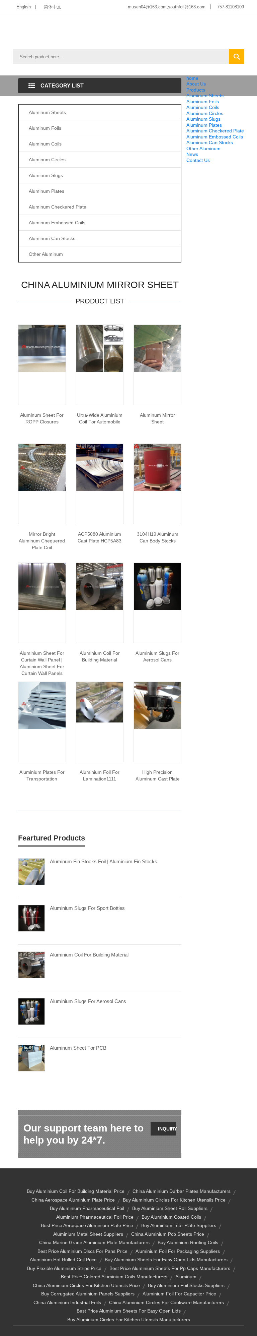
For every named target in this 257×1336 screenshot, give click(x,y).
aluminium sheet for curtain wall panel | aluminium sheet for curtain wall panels (42, 663)
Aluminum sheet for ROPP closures (42, 418)
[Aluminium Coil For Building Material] (31, 964)
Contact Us (198, 160)
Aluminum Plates (204, 125)
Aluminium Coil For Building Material (89, 954)
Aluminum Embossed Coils (214, 136)
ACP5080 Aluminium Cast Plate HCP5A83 (99, 537)
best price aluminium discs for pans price (82, 1251)
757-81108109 (230, 6)
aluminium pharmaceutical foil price (95, 1217)
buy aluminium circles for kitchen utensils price (174, 1200)
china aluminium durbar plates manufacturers (182, 1191)
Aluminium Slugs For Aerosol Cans (88, 1001)
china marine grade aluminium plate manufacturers (94, 1242)
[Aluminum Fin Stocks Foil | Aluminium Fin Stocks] (31, 871)
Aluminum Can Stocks (209, 142)
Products (195, 90)
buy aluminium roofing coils (188, 1242)
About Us (196, 83)
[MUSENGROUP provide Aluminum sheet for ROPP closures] (42, 348)
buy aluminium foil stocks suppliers (186, 1285)
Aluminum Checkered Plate (215, 130)
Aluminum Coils (202, 107)
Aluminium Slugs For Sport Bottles (87, 908)
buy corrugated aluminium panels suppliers (88, 1293)
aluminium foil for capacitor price (179, 1293)
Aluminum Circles (204, 113)
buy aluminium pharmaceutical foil (87, 1208)
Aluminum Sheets (205, 95)
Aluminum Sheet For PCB (78, 1048)
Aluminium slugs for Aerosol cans (157, 656)
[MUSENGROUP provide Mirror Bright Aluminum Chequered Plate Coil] (42, 467)
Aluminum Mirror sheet (157, 418)
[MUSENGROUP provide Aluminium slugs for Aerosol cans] (157, 586)
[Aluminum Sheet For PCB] (31, 1057)
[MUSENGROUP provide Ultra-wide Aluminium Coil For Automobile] (99, 348)
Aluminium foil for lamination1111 (99, 775)
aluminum (185, 1276)
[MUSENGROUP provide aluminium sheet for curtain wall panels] (42, 586)
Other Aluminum (203, 148)
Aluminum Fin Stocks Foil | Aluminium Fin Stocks (103, 861)
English (23, 6)
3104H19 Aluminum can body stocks (157, 537)
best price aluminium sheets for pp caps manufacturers (169, 1268)
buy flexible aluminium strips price (64, 1268)
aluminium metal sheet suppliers (88, 1234)
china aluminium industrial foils (67, 1302)
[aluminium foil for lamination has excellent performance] (99, 701)
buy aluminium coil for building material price (75, 1191)
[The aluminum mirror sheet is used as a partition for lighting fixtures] (157, 348)
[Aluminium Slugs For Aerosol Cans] (31, 1011)
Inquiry (167, 1128)
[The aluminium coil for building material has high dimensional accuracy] (99, 586)
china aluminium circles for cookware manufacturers (166, 1302)
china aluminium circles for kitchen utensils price (86, 1285)
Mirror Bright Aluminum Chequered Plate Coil (42, 540)
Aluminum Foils (202, 101)
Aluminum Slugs (203, 119)
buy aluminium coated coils (171, 1217)
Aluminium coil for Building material (100, 656)
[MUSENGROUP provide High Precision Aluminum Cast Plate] (157, 705)
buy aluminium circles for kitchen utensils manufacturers (128, 1319)
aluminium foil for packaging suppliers (178, 1251)
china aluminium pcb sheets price (167, 1234)
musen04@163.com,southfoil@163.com (166, 6)
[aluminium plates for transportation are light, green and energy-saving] (42, 705)
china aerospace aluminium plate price (73, 1200)
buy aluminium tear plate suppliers (178, 1225)
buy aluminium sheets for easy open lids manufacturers (166, 1259)
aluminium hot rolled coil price (63, 1259)
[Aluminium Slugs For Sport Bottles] (31, 918)
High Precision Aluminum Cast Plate (158, 775)
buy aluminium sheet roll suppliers (169, 1208)
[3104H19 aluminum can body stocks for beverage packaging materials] (157, 467)
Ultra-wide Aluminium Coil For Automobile (99, 418)
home (192, 78)
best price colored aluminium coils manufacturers (114, 1276)
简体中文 (52, 6)
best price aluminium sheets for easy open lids (129, 1311)
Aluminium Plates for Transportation (42, 775)
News (192, 154)
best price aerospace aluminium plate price (87, 1225)
